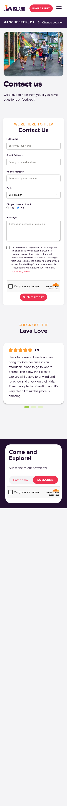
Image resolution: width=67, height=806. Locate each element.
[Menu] (58, 8)
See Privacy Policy (20, 271)
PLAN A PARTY (41, 8)
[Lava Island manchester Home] (14, 8)
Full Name (12, 139)
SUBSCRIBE (45, 480)
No (22, 207)
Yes (12, 207)
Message (11, 217)
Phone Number (15, 171)
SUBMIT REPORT (33, 297)
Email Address (14, 155)
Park (9, 188)
